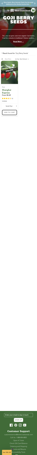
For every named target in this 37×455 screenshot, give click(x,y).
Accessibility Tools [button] (18, 452)
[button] (33, 10)
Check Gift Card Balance (18, 443)
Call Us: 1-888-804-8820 (18, 437)
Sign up (18, 420)
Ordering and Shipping (18, 446)
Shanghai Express (6, 91)
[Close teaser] (12, 449)
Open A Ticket (18, 440)
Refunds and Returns (18, 449)
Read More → (18, 41)
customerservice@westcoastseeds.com (18, 435)
